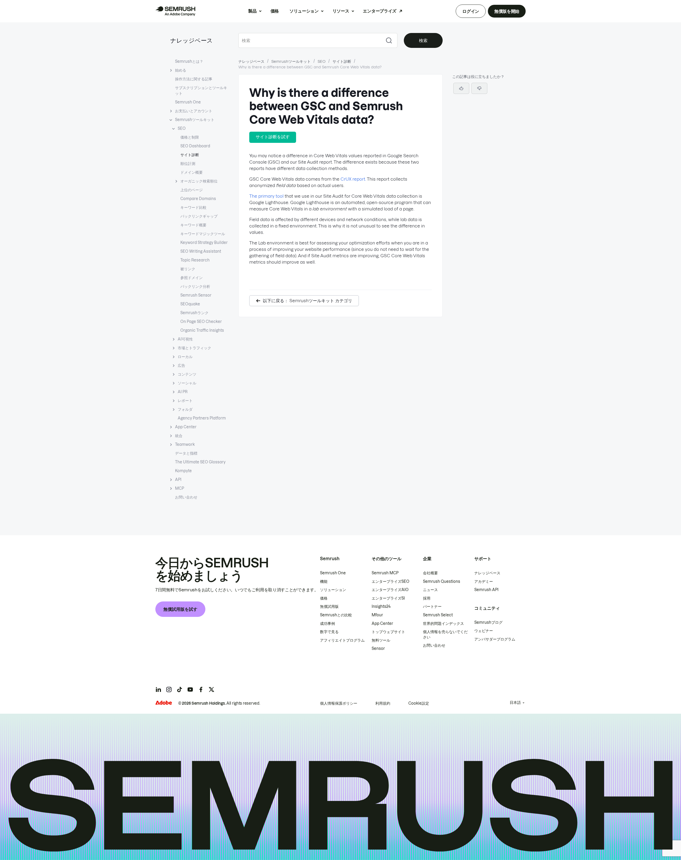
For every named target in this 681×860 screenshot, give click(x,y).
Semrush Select (438, 615)
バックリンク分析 (195, 286)
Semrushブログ (488, 622)
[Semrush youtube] (190, 689)
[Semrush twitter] (211, 689)
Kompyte (183, 471)
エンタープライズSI (388, 598)
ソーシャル (187, 383)
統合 (178, 436)
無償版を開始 (506, 11)
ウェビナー (483, 631)
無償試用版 (329, 606)
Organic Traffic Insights (202, 330)
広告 (181, 365)
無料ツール (381, 640)
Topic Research (195, 260)
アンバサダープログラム (494, 639)
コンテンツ (187, 374)
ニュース (430, 590)
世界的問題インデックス (443, 623)
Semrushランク (194, 313)
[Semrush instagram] (169, 689)
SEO (182, 128)
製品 (252, 11)
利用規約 (382, 703)
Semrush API (486, 590)
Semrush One (188, 102)
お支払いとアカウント (193, 111)
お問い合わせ (186, 497)
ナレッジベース (191, 40)
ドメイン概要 (191, 172)
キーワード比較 (193, 207)
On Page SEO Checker (201, 321)
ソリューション (304, 11)
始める (180, 70)
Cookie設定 (418, 703)
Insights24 (381, 606)
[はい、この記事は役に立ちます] (461, 88)
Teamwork (185, 444)
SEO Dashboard (195, 146)
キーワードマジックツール (202, 234)
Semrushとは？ (189, 61)
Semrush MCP (385, 573)
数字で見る (329, 632)
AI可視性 (185, 339)
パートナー (432, 606)
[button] (479, 88)
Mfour (377, 615)
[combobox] (309, 40)
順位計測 (187, 163)
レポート (185, 400)
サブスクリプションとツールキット (201, 90)
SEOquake (190, 304)
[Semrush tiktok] (179, 689)
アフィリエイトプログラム (342, 640)
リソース (341, 11)
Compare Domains (198, 199)
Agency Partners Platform (202, 418)
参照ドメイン (191, 278)
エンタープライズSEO (390, 581)
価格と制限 (189, 137)
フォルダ (185, 409)
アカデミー (483, 581)
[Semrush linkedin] (158, 689)
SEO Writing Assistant (200, 251)
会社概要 (430, 573)
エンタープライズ (379, 11)
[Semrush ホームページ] (175, 11)
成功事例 (327, 623)
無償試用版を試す (180, 609)
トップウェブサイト (388, 632)
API (178, 479)
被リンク (187, 269)
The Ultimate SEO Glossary (200, 462)
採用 (426, 598)
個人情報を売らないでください (445, 634)
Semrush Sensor (195, 295)
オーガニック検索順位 (199, 181)
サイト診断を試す (273, 137)
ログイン (470, 11)
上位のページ (191, 190)
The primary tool (266, 196)
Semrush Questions (441, 581)
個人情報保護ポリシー (338, 703)
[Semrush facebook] (201, 689)
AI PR (183, 392)
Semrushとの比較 (336, 615)
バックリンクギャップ (199, 216)
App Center (186, 427)
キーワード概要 (193, 225)
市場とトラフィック (194, 348)
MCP (179, 488)
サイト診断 (189, 155)
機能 (323, 581)
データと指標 (186, 453)
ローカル (185, 357)
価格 (275, 11)
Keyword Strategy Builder (204, 242)
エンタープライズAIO (390, 590)
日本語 (515, 702)
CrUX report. (353, 179)
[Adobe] (163, 703)
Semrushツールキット (194, 120)
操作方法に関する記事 (193, 79)
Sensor (378, 648)
